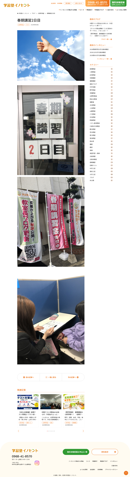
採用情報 (59, 3)
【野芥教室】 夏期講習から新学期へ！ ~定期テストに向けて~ (101, 35)
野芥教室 (101, 90)
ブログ (101, 177)
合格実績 (101, 156)
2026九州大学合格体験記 (98, 52)
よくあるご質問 (121, 10)
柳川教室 (101, 135)
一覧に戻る (52, 377)
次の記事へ (72, 377)
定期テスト (101, 165)
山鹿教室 (101, 111)
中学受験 (101, 87)
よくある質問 (83, 469)
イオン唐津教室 (101, 123)
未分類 (101, 180)
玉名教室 (101, 117)
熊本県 (101, 141)
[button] (18, 431)
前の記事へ (30, 377)
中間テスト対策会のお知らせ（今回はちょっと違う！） (101, 24)
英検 (101, 150)
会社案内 (53, 3)
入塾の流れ (110, 10)
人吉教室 (101, 108)
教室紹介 (90, 10)
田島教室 (101, 120)
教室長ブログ (99, 10)
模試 (101, 147)
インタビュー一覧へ (103, 59)
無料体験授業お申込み (76, 452)
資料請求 (67, 3)
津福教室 (101, 93)
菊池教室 (101, 138)
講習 (101, 144)
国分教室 (101, 129)
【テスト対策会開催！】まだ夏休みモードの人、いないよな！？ (101, 29)
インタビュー (114, 461)
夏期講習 (101, 162)
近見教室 (101, 75)
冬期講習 (101, 78)
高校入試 (101, 171)
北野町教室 (101, 96)
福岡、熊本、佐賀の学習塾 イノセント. (65, 475)
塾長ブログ (101, 84)
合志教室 (101, 105)
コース (82, 10)
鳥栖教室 (101, 69)
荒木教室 (101, 132)
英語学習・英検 (101, 153)
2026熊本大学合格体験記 (98, 55)
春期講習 (101, 81)
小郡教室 (101, 72)
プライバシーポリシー (111, 469)
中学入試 (101, 168)
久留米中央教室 (101, 126)
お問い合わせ (78, 3)
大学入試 (101, 174)
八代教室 (101, 114)
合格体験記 (101, 159)
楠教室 (101, 102)
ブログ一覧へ (105, 39)
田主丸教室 (101, 99)
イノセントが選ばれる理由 (68, 10)
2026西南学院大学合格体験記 (99, 49)
